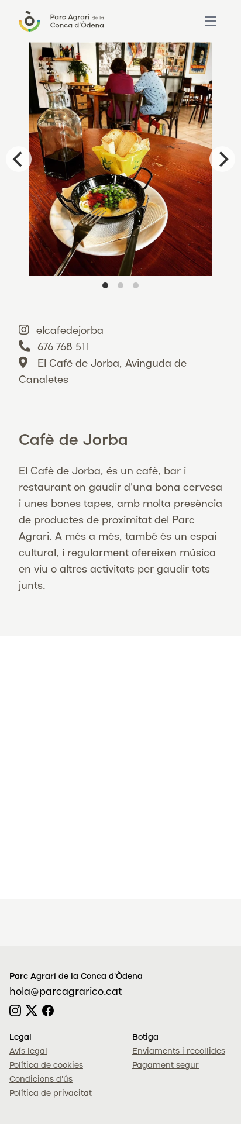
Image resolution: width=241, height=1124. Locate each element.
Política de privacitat (50, 1093)
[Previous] (19, 159)
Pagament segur (165, 1065)
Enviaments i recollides (178, 1051)
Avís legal (28, 1051)
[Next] (222, 159)
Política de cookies (46, 1065)
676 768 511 (63, 347)
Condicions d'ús (41, 1079)
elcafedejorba (70, 331)
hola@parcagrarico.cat (65, 992)
